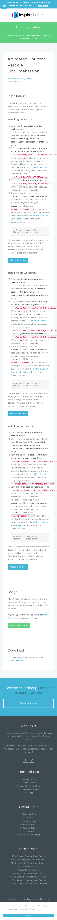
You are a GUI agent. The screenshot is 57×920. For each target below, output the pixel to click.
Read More (43, 6)
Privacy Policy (29, 782)
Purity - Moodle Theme (29, 835)
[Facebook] (25, 760)
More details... (30, 909)
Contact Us (30, 831)
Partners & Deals (29, 814)
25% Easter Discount (29, 866)
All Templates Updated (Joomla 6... (29, 873)
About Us (29, 817)
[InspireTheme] (28, 15)
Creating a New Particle (36, 167)
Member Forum (29, 821)
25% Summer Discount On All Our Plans (29, 856)
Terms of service (29, 779)
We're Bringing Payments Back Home (29, 859)
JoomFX (28, 739)
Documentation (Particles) (21, 78)
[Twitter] (31, 760)
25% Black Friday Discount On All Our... (29, 877)
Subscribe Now (28, 703)
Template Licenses (29, 789)
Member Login (29, 824)
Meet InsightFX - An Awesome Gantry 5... (29, 863)
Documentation (30, 828)
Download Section (16, 661)
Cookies (29, 793)
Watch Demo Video (19, 625)
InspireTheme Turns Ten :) (29, 870)
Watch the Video (18, 260)
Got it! (28, 915)
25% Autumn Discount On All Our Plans (29, 880)
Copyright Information (29, 786)
